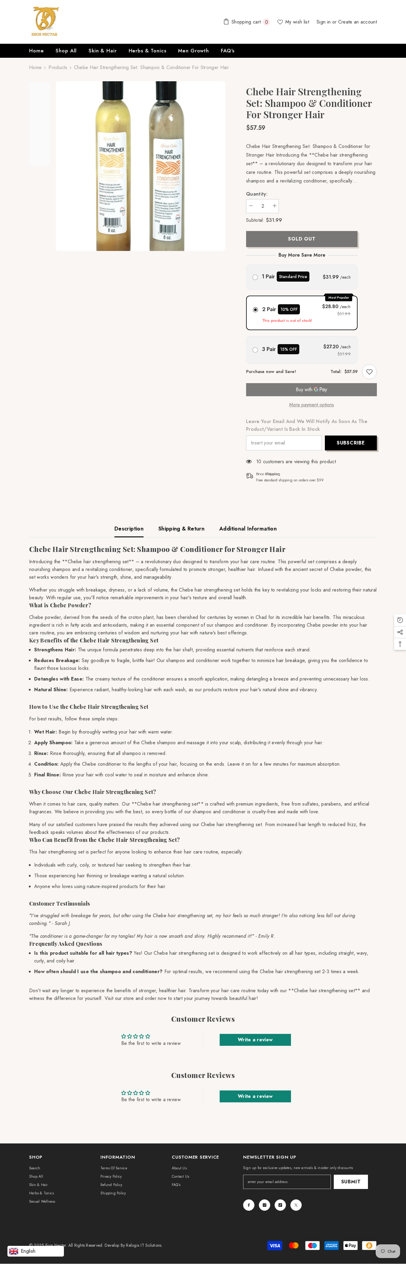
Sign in (324, 21)
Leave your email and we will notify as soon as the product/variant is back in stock (306, 425)
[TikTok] (280, 1205)
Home (35, 67)
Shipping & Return (181, 529)
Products (57, 67)
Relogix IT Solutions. (144, 1245)
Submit (351, 1181)
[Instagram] (264, 1205)
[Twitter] (296, 1205)
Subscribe (351, 442)
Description (129, 529)
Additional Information (248, 529)
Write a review (255, 1039)
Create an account (357, 21)
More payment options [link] (311, 404)
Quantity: (256, 194)
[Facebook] (248, 1205)
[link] (369, 371)
